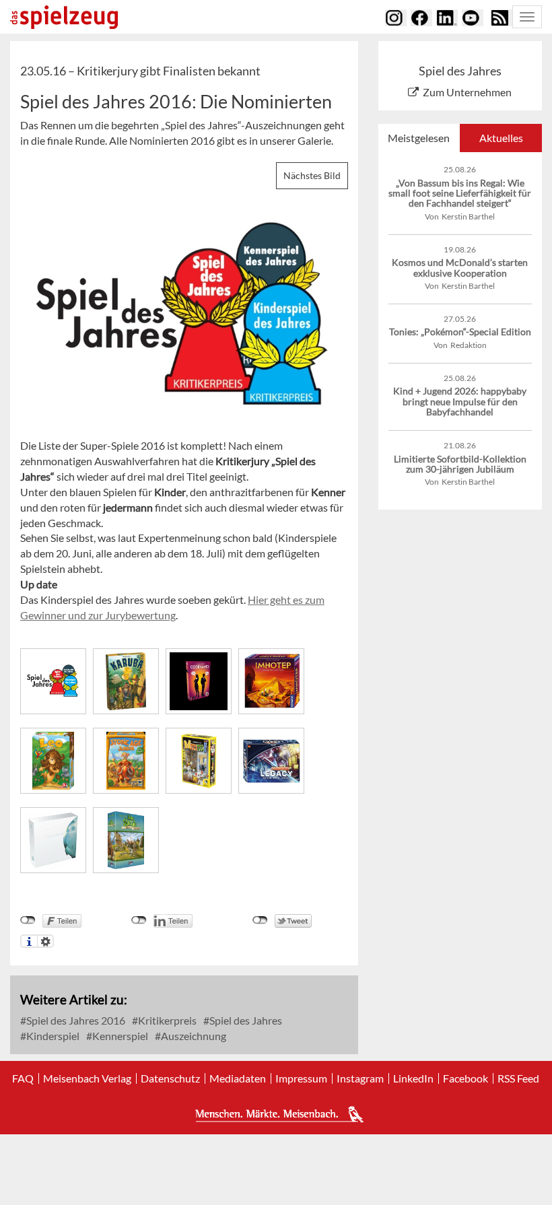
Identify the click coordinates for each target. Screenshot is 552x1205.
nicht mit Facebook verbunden (28, 920)
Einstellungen (45, 941)
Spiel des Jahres (244, 1020)
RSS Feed (518, 1078)
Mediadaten (237, 1078)
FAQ (23, 1078)
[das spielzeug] (64, 17)
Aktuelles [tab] (501, 137)
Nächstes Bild (312, 175)
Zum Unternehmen (467, 91)
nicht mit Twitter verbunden (260, 920)
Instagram (360, 1078)
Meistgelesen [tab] (419, 137)
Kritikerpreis (166, 1020)
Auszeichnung (192, 1035)
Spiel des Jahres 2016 (74, 1020)
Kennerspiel (119, 1035)
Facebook (465, 1078)
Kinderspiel (51, 1035)
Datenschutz (170, 1078)
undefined (139, 920)
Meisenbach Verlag (87, 1078)
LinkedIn (413, 1078)
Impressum (301, 1078)
